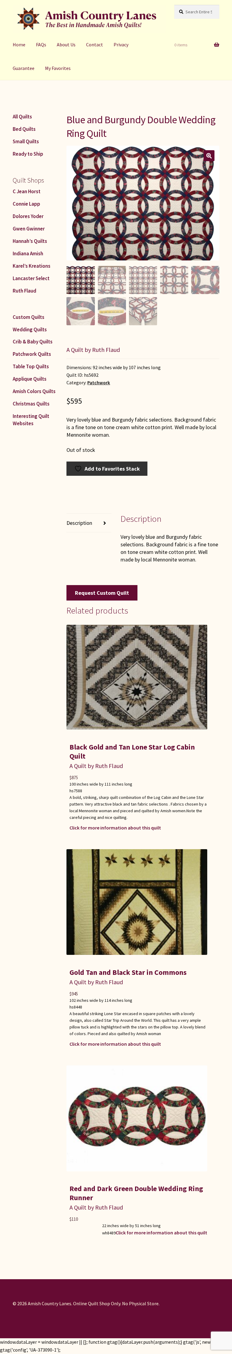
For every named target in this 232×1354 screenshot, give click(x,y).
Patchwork (98, 383)
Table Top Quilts (31, 366)
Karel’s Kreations (31, 266)
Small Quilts (26, 141)
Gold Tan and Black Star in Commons (128, 972)
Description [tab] (79, 522)
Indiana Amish (28, 253)
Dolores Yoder (28, 216)
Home (19, 44)
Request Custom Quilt (102, 592)
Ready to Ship (28, 154)
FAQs (41, 44)
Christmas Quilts (31, 403)
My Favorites (58, 68)
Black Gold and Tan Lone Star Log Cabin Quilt (132, 751)
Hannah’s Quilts (30, 241)
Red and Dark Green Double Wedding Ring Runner (136, 1193)
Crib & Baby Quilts (33, 341)
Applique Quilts (30, 379)
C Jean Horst (26, 191)
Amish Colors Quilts (34, 391)
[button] (209, 155)
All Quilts (22, 116)
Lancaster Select (31, 278)
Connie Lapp (26, 203)
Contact (94, 44)
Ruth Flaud (24, 290)
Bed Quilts (24, 129)
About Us (66, 44)
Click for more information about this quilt (115, 828)
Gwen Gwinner (29, 228)
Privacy (121, 44)
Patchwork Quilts (32, 354)
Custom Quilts (28, 317)
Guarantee (23, 68)
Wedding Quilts (30, 329)
